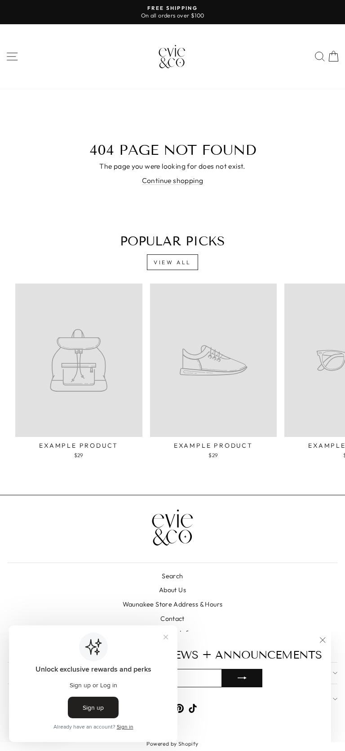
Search (172, 576)
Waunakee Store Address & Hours (173, 604)
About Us (172, 590)
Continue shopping (172, 180)
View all (172, 262)
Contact (172, 619)
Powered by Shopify (172, 743)
